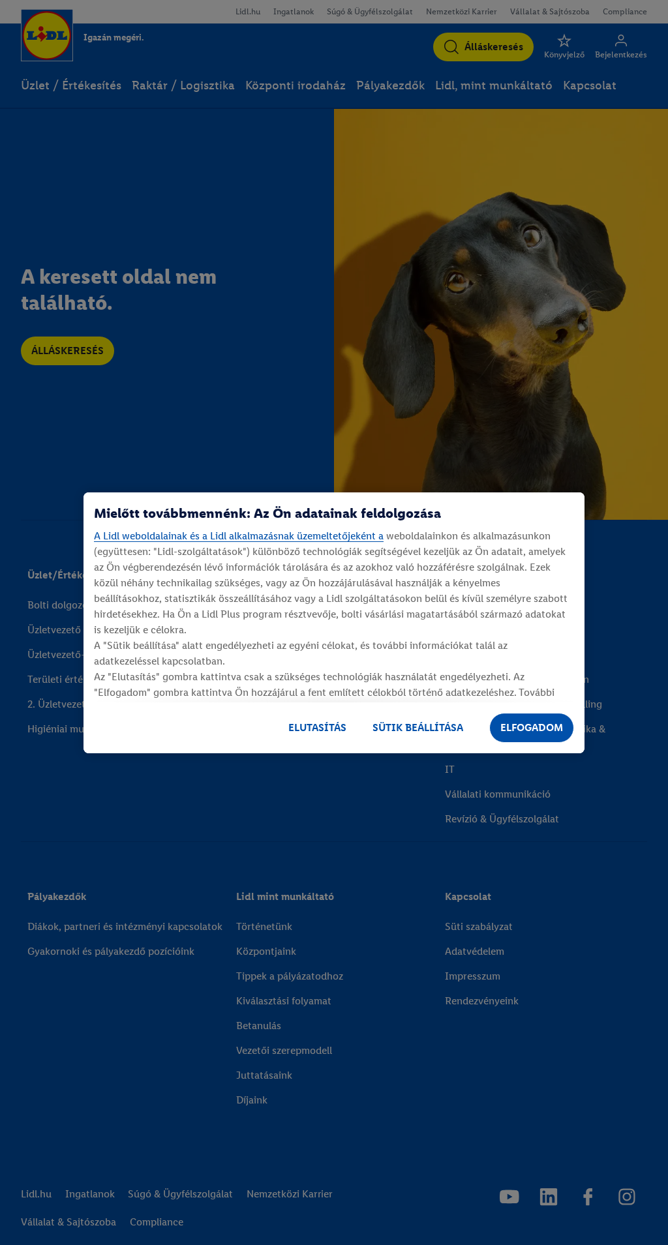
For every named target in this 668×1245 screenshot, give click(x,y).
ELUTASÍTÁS (317, 727)
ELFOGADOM (531, 727)
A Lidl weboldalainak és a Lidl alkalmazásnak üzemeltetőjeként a (239, 536)
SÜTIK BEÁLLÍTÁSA (417, 727)
